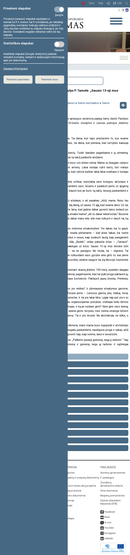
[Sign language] (123, 10)
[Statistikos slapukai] (59, 44)
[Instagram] (102, 533)
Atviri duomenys (109, 490)
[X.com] (102, 522)
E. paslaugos (107, 477)
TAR (100, 3)
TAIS (91, 3)
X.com (107, 522)
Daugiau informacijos (15, 68)
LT (114, 3)
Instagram (110, 533)
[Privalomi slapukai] (59, 9)
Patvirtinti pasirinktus (18, 79)
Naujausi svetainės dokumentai (68, 495)
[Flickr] (102, 517)
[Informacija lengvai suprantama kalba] (127, 10)
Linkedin (108, 538)
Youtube (109, 527)
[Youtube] (102, 527)
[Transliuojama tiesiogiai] (83, 4)
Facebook (109, 511)
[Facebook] (102, 511)
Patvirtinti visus (49, 79)
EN (120, 3)
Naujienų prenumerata (112, 495)
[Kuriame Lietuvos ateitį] (113, 552)
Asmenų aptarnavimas (112, 472)
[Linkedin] (102, 538)
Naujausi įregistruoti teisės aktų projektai (73, 485)
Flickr (107, 517)
